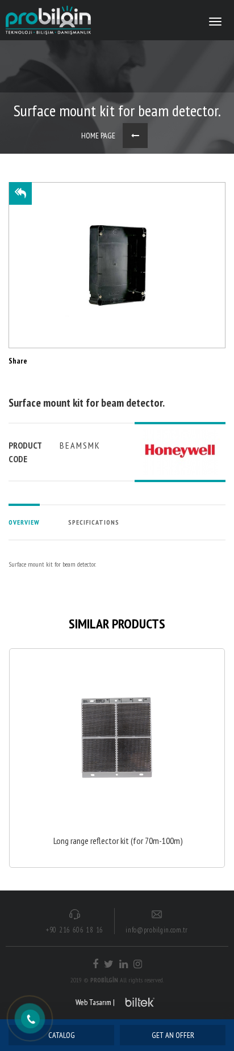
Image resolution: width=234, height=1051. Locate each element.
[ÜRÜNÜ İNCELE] (117, 758)
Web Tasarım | (95, 1002)
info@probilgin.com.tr (157, 930)
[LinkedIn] (123, 964)
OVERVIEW (24, 522)
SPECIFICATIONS (93, 522)
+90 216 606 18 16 (74, 930)
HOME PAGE (98, 135)
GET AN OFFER (173, 1035)
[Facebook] (95, 964)
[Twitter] (109, 964)
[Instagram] (137, 964)
